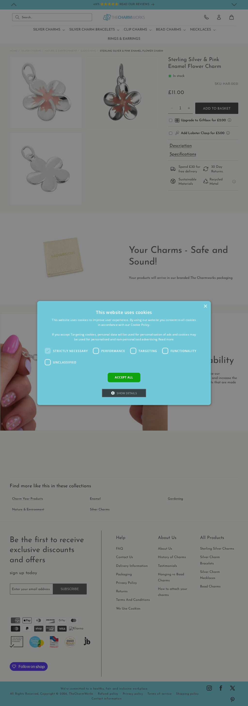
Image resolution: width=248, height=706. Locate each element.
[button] (124, 393)
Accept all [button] (124, 377)
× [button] (205, 306)
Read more (166, 339)
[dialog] (124, 353)
